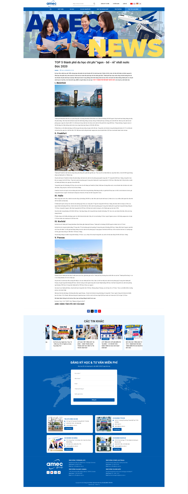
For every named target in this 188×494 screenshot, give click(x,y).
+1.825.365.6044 (78, 473)
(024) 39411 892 (70, 423)
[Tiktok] (59, 472)
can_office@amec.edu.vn (78, 475)
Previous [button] (44, 332)
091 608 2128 (69, 444)
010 (112, 473)
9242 (115, 473)
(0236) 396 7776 (77, 444)
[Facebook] (48, 472)
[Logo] (51, 3)
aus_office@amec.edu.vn (115, 466)
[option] (94, 34)
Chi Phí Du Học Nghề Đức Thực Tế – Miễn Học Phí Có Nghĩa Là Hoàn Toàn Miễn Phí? (57, 344)
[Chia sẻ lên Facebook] (88, 311)
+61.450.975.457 (115, 464)
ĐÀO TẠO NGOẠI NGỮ (102, 9)
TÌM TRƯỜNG (118, 9)
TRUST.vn (97, 484)
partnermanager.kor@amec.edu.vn (117, 475)
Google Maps (69, 428)
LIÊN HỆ (125, 3)
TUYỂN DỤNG (116, 3)
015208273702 (77, 464)
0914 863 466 (78, 423)
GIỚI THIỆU (61, 9)
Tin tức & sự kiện (133, 9)
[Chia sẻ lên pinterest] (99, 311)
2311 (118, 473)
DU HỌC (72, 9)
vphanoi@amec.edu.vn (71, 425)
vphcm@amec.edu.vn (120, 426)
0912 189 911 (118, 424)
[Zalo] (55, 472)
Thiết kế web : (91, 484)
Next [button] (144, 332)
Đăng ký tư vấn (105, 3)
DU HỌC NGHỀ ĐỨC (85, 9)
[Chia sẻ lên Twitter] (92, 311)
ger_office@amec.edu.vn (78, 466)
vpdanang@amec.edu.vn (72, 446)
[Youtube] (51, 472)
